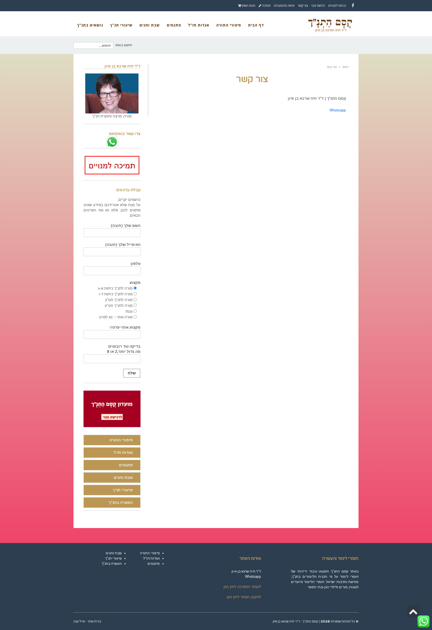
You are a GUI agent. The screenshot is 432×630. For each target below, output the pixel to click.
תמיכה (266, 5)
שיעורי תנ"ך (123, 490)
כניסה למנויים (337, 5)
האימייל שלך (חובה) (122, 244)
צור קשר (303, 5)
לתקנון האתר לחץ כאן (244, 597)
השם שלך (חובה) (125, 225)
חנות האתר (248, 5)
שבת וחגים (123, 477)
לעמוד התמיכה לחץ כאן (242, 587)
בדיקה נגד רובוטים (123, 349)
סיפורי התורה (121, 440)
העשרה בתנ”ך (121, 502)
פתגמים (126, 465)
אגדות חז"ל (123, 452)
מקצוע (135, 282)
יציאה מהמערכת (284, 5)
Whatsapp (338, 110)
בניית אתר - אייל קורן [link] (87, 621)
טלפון (135, 263)
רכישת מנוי (318, 5)
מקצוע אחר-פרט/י (125, 327)
